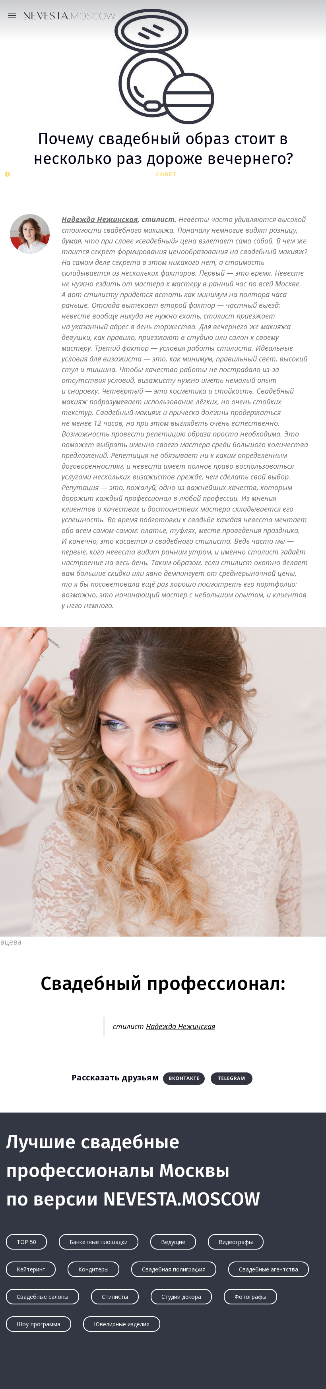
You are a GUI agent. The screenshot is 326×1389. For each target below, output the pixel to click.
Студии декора (181, 1296)
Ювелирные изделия (121, 1324)
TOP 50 (26, 1242)
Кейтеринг (31, 1269)
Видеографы (236, 1242)
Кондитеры (93, 1269)
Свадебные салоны (42, 1296)
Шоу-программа (38, 1324)
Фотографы (250, 1296)
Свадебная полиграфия (174, 1269)
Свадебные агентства (268, 1269)
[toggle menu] (14, 15)
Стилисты (115, 1296)
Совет (166, 174)
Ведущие (173, 1242)
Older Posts (163, 1367)
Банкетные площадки (99, 1242)
